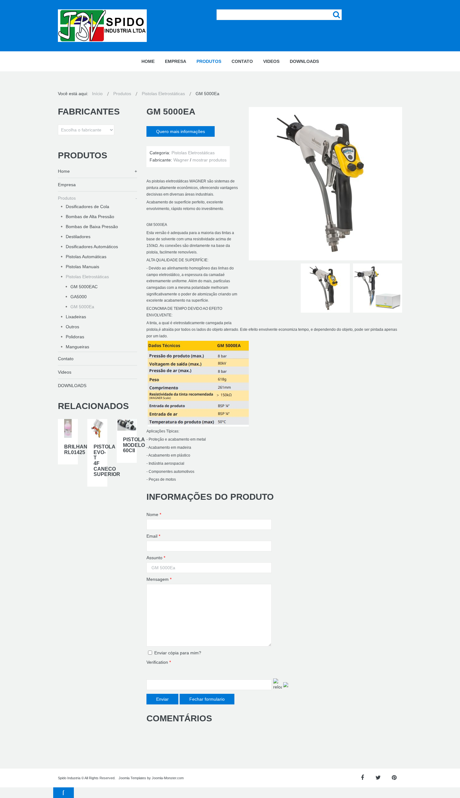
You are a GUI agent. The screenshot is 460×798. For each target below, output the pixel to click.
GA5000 (78, 296)
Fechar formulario (207, 699)
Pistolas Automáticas (86, 256)
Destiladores (78, 236)
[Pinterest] (394, 778)
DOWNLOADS (72, 385)
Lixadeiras (76, 316)
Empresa (67, 184)
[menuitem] (148, 61)
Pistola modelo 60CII (134, 445)
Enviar (162, 699)
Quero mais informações (180, 131)
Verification (158, 662)
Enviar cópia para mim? (177, 652)
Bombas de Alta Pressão (90, 216)
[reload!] (277, 684)
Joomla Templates (132, 778)
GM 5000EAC (84, 286)
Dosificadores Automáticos (92, 246)
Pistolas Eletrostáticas (87, 276)
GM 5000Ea (82, 306)
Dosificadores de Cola (87, 206)
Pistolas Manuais (82, 266)
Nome (153, 514)
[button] (63, 792)
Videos (64, 372)
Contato (66, 358)
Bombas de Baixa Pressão (92, 226)
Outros (72, 326)
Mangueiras (77, 346)
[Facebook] (362, 778)
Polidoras (75, 336)
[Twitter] (378, 778)
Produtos (67, 198)
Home (64, 171)
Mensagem (158, 579)
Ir (336, 14)
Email (153, 536)
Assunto (155, 557)
